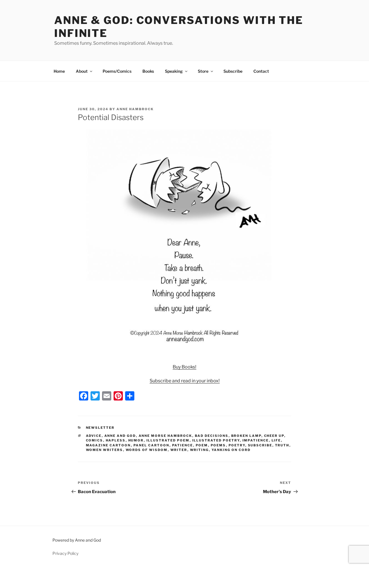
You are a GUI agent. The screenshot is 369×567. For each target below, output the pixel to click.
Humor (136, 440)
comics (94, 440)
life (276, 440)
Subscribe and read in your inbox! (185, 380)
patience (182, 445)
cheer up (274, 436)
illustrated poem (168, 440)
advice (94, 436)
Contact (261, 71)
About (82, 71)
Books (148, 71)
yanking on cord (231, 450)
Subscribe (232, 71)
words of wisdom (147, 450)
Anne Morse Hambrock (165, 436)
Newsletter (100, 428)
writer (178, 450)
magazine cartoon (108, 445)
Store (203, 71)
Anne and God (120, 436)
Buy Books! (184, 367)
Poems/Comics (117, 71)
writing (199, 450)
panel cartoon (151, 445)
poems (218, 445)
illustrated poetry (216, 440)
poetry (237, 445)
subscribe (260, 445)
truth (282, 445)
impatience (255, 440)
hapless (116, 440)
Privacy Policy (65, 553)
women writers (104, 450)
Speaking (174, 71)
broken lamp (246, 436)
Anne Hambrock (135, 109)
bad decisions (212, 436)
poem (202, 445)
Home (59, 71)
